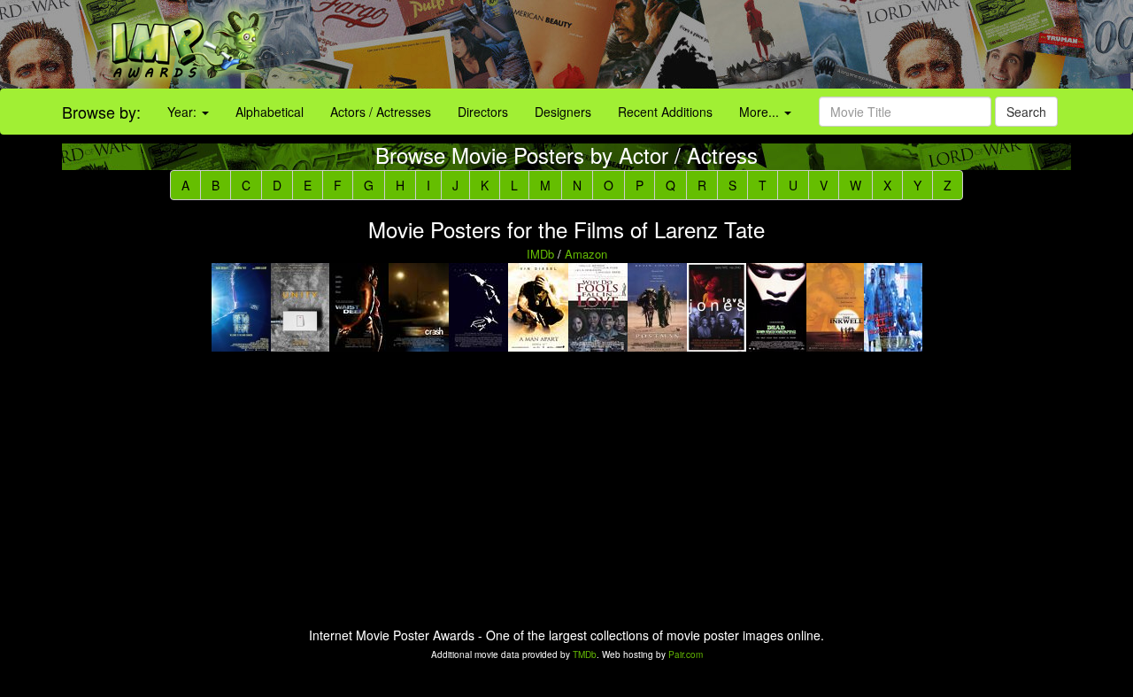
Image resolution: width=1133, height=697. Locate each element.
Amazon (586, 253)
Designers (563, 111)
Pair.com (685, 654)
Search (1026, 111)
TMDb (585, 654)
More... (760, 111)
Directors (483, 111)
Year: (183, 111)
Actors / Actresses (380, 111)
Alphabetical (269, 111)
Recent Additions (665, 111)
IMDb (540, 253)
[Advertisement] (708, 44)
